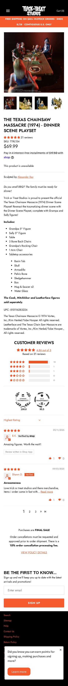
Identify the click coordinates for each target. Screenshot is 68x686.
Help (6, 625)
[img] (12, 430)
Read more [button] (47, 492)
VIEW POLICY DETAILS (34, 552)
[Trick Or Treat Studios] (34, 11)
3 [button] (35, 512)
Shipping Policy (11, 636)
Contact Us (9, 631)
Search (7, 615)
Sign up (34, 603)
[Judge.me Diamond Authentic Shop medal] (23, 399)
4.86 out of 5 (43, 350)
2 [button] (29, 512)
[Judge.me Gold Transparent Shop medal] (41, 399)
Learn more (19, 671)
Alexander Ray (25, 177)
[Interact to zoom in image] (34, 62)
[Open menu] (8, 11)
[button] (12, 137)
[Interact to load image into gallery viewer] (10, 103)
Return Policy (10, 642)
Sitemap (8, 620)
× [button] (61, 649)
